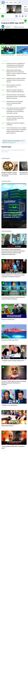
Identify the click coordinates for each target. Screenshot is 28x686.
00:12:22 (3, 94)
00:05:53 (3, 78)
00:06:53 (3, 85)
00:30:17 (3, 127)
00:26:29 (3, 123)
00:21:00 (3, 108)
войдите (22, 140)
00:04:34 (3, 70)
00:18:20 (3, 101)
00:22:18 (3, 116)
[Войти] (22, 16)
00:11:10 (3, 90)
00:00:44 (3, 63)
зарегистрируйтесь (10, 142)
